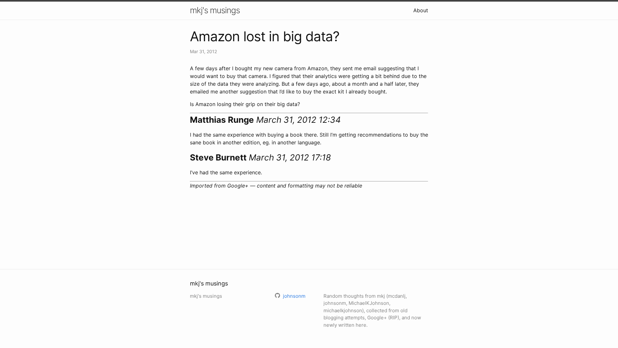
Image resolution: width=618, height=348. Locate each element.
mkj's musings (215, 10)
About (420, 10)
